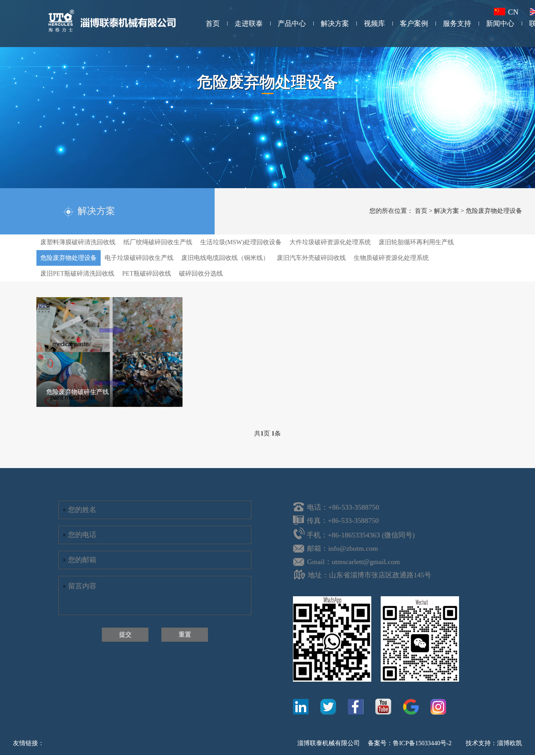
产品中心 (292, 23)
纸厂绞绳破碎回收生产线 (157, 242)
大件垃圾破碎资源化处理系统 (330, 242)
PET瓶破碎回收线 (146, 273)
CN (514, 12)
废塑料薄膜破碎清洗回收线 (78, 242)
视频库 (374, 23)
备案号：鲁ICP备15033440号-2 (410, 743)
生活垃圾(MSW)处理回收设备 (241, 242)
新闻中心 (500, 23)
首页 (213, 23)
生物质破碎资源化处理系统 (391, 257)
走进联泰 (249, 23)
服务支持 (457, 23)
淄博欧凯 (509, 743)
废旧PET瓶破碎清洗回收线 (77, 273)
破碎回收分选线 (201, 273)
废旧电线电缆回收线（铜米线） (225, 257)
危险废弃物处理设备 (494, 210)
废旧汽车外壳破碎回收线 (311, 257)
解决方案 (335, 23)
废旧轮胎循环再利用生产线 (416, 242)
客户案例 (414, 23)
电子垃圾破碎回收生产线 (139, 257)
